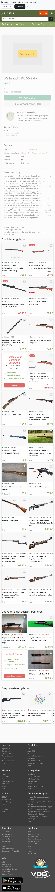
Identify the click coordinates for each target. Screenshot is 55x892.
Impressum (6, 871)
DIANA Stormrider (34, 761)
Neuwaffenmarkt (8, 849)
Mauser (4, 774)
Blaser (4, 779)
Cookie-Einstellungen (9, 869)
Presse (30, 851)
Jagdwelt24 (6, 749)
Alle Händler (6, 839)
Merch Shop (32, 853)
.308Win (5, 797)
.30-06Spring (6, 799)
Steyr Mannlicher (8, 781)
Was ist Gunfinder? (34, 836)
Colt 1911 (31, 758)
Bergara (4, 786)
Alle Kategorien (7, 834)
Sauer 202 (31, 751)
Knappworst (6, 751)
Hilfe (29, 832)
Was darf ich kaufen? (39, 153)
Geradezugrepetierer (35, 786)
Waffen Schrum (7, 756)
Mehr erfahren (35, 120)
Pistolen (30, 784)
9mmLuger (6, 809)
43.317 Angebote (10, 135)
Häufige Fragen (7, 874)
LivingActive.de (7, 753)
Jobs (29, 846)
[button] (50, 13)
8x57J (4, 807)
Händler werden (33, 834)
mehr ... (4, 763)
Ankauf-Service (33, 841)
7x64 (4, 804)
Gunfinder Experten (35, 839)
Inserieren (43, 13)
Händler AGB (6, 864)
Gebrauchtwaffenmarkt (10, 851)
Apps (29, 849)
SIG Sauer (5, 776)
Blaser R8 (31, 749)
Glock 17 (31, 753)
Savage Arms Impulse (35, 763)
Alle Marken (6, 832)
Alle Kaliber (6, 841)
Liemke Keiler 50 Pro (35, 756)
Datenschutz (6, 867)
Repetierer (31, 774)
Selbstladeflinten (34, 779)
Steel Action (6, 784)
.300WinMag (6, 802)
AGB (3, 862)
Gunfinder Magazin (34, 844)
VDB (6, 130)
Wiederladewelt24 (8, 761)
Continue (20, 6)
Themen (5, 844)
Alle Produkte (7, 836)
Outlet (4, 846)
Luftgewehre (33, 149)
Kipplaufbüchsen (34, 776)
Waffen (23, 149)
